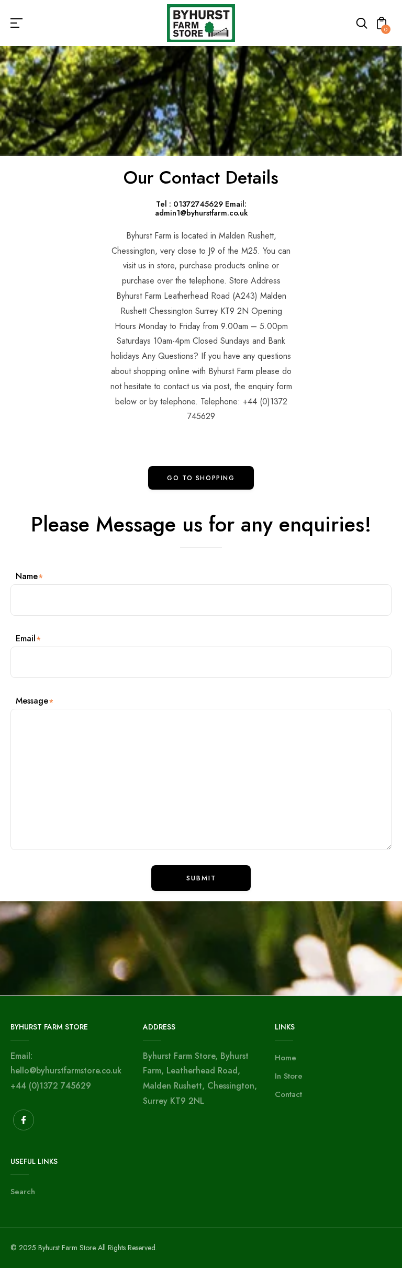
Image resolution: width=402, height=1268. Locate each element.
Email (26, 638)
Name (27, 576)
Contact (288, 1094)
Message (32, 701)
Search (22, 1191)
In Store (289, 1076)
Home (285, 1057)
